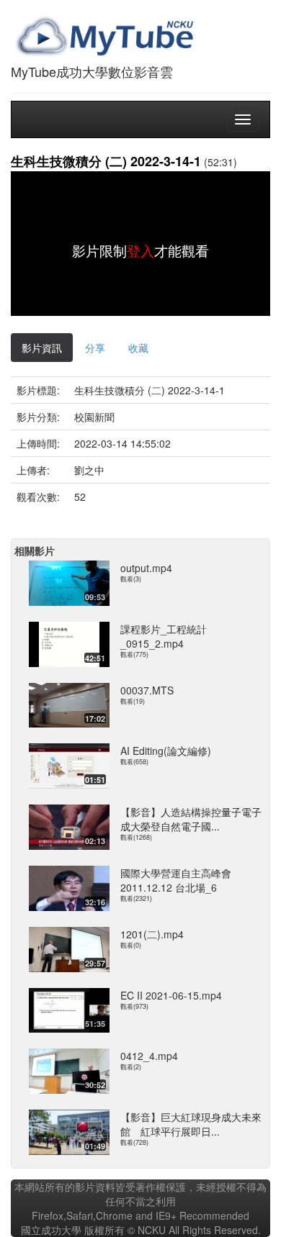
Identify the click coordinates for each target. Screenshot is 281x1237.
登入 (140, 250)
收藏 (138, 347)
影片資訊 (42, 347)
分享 (95, 347)
